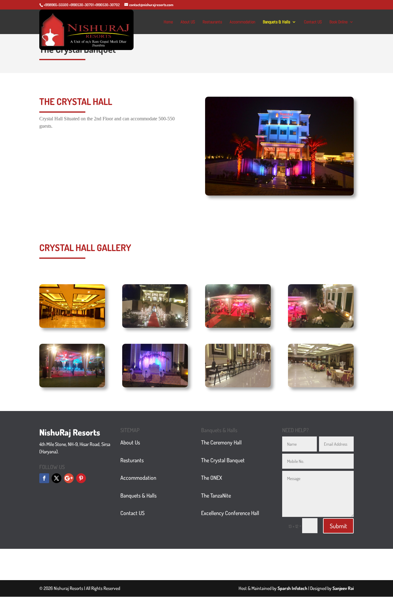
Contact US (313, 22)
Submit (338, 526)
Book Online (338, 22)
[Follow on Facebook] (44, 478)
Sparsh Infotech (292, 588)
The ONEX (211, 477)
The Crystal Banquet (223, 460)
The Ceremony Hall (221, 442)
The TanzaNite (216, 495)
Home (168, 22)
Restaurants (212, 22)
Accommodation (242, 22)
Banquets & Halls (276, 22)
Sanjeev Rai (343, 588)
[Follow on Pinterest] (81, 478)
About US (188, 22)
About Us (130, 442)
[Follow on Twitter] (56, 478)
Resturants (132, 460)
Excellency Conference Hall (230, 513)
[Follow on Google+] (69, 478)
